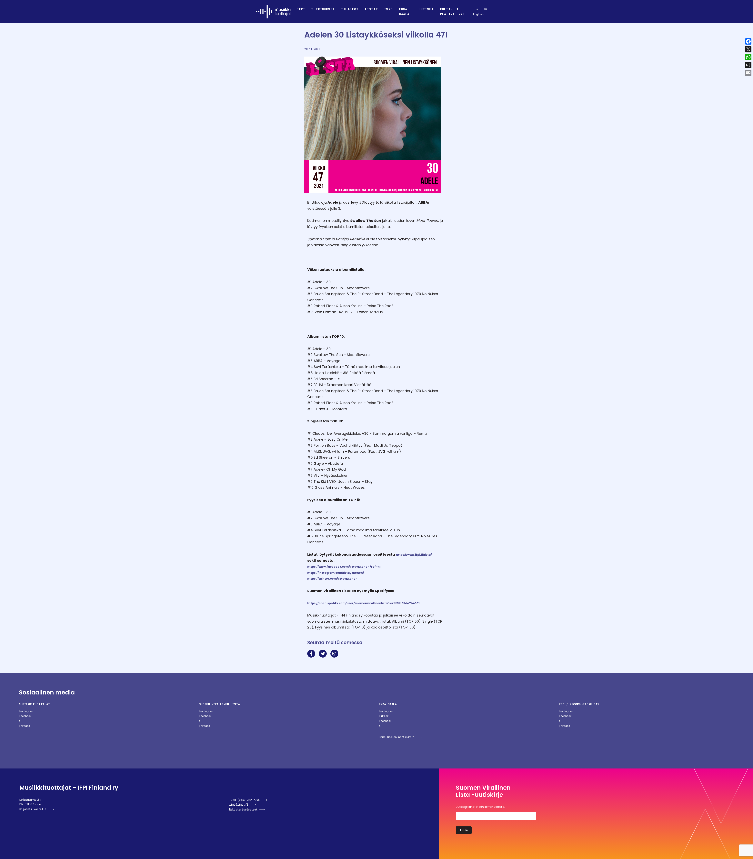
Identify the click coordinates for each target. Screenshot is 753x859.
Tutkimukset (323, 9)
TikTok (384, 716)
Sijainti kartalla (32, 809)
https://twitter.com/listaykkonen (332, 579)
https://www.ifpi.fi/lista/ (414, 555)
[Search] (477, 9)
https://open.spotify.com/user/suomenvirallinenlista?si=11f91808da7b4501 (363, 603)
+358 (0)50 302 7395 (244, 800)
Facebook (25, 716)
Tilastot (350, 9)
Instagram (26, 711)
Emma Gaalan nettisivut (396, 737)
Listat (371, 9)
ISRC (388, 9)
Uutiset (426, 9)
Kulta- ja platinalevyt (452, 11)
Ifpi (301, 9)
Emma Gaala (404, 11)
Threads (24, 726)
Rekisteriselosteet (243, 809)
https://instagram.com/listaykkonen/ (335, 573)
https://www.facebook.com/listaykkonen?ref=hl (343, 567)
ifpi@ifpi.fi (238, 804)
